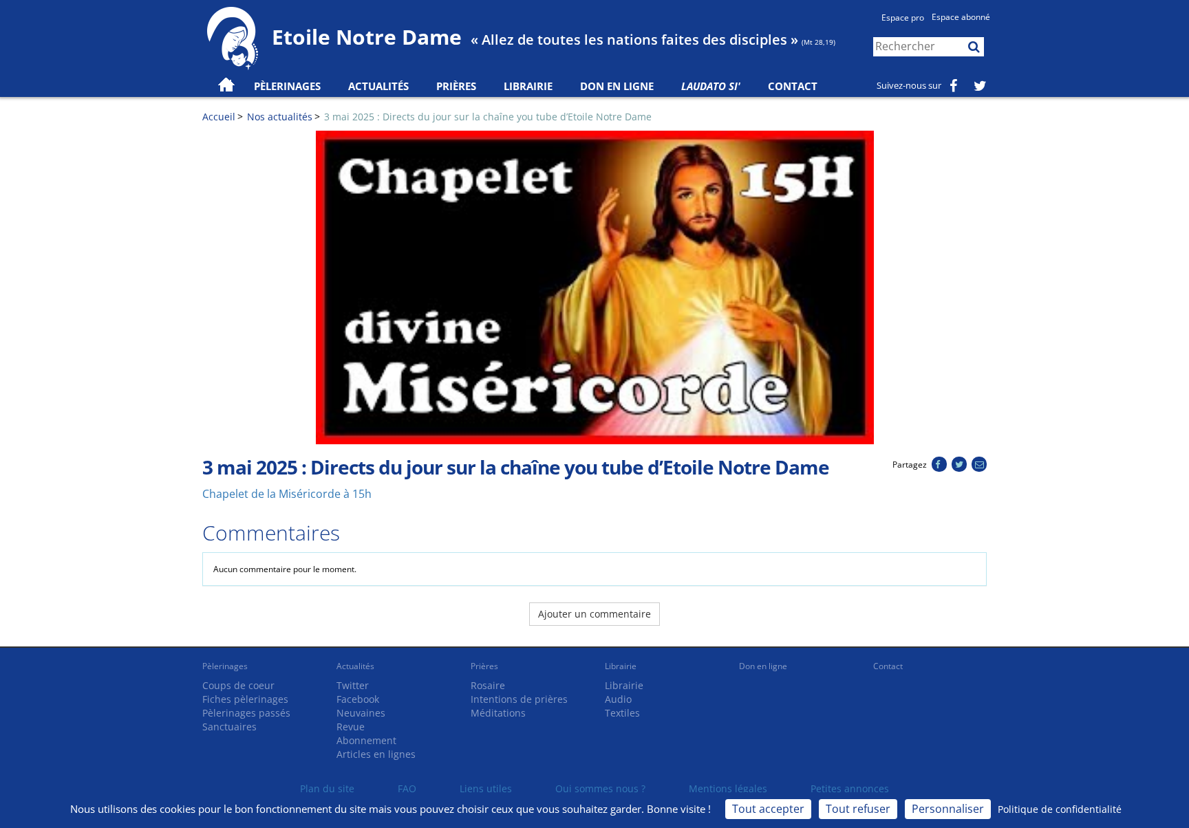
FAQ (407, 788)
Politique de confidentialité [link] (1060, 809)
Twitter (352, 685)
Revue (350, 726)
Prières (456, 86)
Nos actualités (279, 116)
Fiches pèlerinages (245, 699)
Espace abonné (961, 17)
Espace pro (902, 17)
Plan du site (327, 788)
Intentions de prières (519, 699)
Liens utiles (486, 788)
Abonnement (366, 740)
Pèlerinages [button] (287, 86)
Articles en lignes (376, 754)
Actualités (355, 666)
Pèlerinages (225, 666)
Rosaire (488, 685)
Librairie (528, 86)
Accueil (218, 116)
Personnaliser (948, 808)
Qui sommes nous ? (600, 788)
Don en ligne (617, 86)
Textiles (622, 712)
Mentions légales (728, 788)
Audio (618, 699)
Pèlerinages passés (246, 712)
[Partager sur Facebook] (939, 464)
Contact (792, 86)
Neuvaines (360, 712)
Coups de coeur (238, 685)
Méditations (498, 712)
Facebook (357, 699)
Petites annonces (850, 788)
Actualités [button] (378, 86)
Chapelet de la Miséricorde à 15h (287, 493)
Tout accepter (768, 808)
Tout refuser (858, 808)
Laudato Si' (710, 86)
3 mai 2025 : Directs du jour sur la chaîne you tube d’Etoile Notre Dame (488, 116)
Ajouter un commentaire (594, 613)
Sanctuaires (229, 726)
